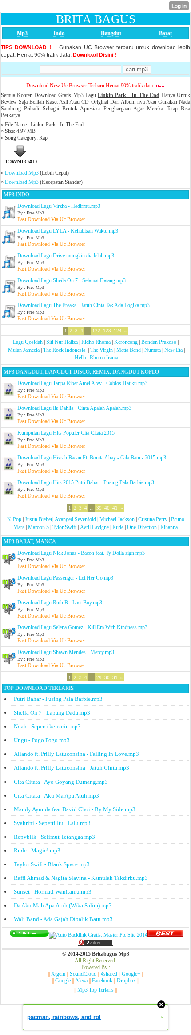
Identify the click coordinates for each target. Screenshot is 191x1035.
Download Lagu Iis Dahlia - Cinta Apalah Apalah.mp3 (74, 408)
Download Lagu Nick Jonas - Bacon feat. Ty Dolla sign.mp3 (81, 553)
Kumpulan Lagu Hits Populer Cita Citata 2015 (66, 433)
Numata (152, 350)
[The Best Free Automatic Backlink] (165, 935)
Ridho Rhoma (96, 342)
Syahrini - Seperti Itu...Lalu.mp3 (52, 823)
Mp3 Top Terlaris (95, 990)
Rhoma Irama (104, 357)
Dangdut (111, 33)
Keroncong (126, 342)
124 (118, 330)
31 (115, 677)
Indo (58, 33)
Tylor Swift (64, 527)
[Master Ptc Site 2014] (98, 935)
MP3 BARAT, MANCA (30, 541)
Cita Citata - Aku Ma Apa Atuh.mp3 (56, 795)
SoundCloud (83, 974)
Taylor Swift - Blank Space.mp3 (52, 864)
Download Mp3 (22, 173)
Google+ (131, 974)
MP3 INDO (16, 194)
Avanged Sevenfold (75, 519)
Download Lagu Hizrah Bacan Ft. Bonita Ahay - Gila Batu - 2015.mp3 (91, 458)
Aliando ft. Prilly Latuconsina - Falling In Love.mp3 (76, 754)
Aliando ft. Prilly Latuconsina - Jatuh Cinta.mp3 (71, 767)
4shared (109, 974)
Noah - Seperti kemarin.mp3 (47, 726)
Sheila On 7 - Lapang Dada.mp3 (52, 712)
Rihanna (169, 527)
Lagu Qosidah (28, 342)
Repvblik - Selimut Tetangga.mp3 (54, 836)
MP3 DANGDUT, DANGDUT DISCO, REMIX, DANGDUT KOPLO (81, 372)
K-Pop (14, 519)
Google (63, 980)
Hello (80, 357)
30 (107, 677)
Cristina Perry (152, 519)
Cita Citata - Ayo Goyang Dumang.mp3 (61, 781)
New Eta (173, 350)
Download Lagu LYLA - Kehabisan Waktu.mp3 (67, 231)
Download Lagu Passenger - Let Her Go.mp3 (65, 578)
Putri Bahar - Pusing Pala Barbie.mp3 (58, 699)
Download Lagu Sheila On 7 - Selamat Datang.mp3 (71, 280)
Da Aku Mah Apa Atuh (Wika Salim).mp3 (63, 905)
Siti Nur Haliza (62, 342)
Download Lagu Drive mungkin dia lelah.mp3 (65, 256)
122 (96, 330)
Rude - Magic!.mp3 (37, 850)
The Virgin (101, 350)
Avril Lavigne (94, 527)
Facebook (102, 980)
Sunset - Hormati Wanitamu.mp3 (53, 891)
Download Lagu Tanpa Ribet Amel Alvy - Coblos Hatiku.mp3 (82, 383)
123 (107, 330)
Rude (117, 527)
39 (99, 507)
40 (107, 507)
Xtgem (58, 974)
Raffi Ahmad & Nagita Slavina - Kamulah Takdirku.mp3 (81, 878)
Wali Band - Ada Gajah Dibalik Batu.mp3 (63, 919)
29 (99, 677)
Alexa (81, 980)
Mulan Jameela (24, 350)
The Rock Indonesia (65, 350)
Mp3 (22, 33)
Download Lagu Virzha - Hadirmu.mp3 (58, 206)
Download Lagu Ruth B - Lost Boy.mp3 (59, 602)
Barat (165, 33)
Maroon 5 (38, 527)
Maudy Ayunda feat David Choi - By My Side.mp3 (74, 809)
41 (115, 507)
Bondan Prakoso (158, 342)
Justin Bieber (38, 519)
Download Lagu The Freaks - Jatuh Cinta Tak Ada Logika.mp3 (83, 305)
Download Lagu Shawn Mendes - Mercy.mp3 (65, 652)
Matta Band (128, 350)
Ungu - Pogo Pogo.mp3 (42, 740)
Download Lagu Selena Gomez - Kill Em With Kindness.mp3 (82, 627)
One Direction (142, 527)
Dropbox (126, 980)
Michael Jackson (117, 519)
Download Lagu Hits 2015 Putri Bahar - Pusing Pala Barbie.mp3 (85, 482)
